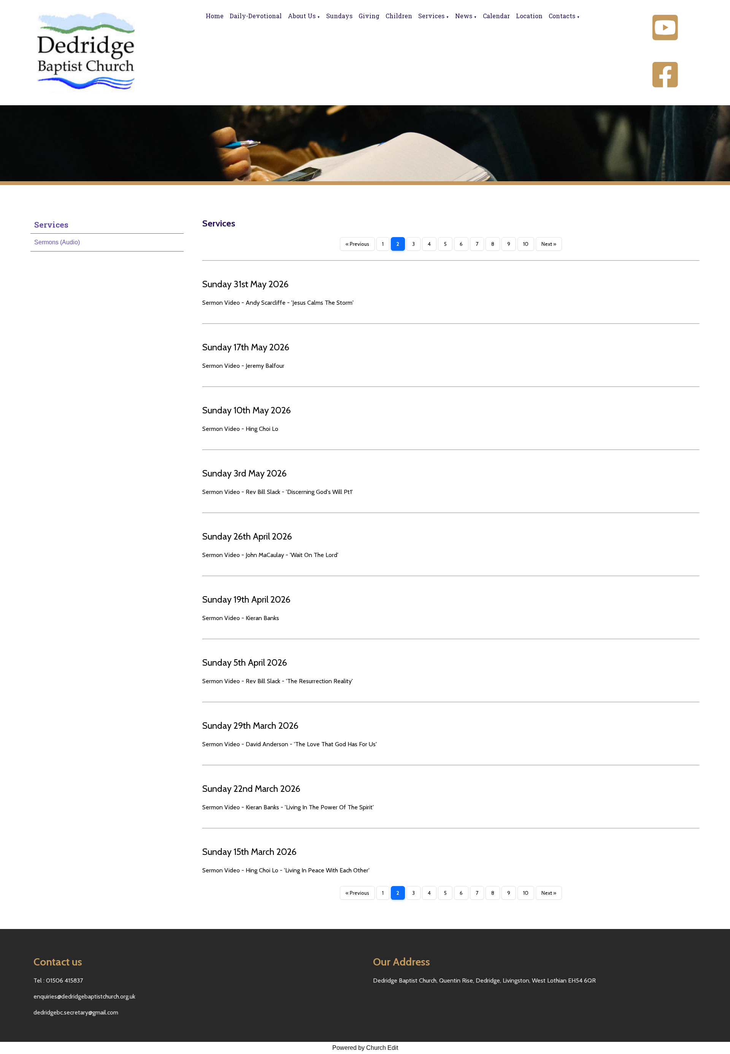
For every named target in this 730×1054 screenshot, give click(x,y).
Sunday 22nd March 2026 (251, 788)
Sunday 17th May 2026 (245, 347)
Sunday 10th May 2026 (246, 410)
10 (525, 244)
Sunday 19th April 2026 (246, 599)
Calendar (496, 16)
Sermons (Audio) (57, 242)
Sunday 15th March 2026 (249, 851)
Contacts (562, 16)
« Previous (357, 244)
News (463, 16)
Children (399, 16)
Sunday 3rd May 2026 (244, 473)
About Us (302, 16)
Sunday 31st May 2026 (245, 284)
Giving (369, 16)
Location (529, 16)
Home (215, 16)
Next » (548, 244)
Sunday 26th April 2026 (247, 536)
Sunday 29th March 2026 (250, 725)
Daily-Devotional (256, 16)
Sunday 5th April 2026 (244, 662)
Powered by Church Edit (365, 1048)
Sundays (339, 16)
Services (431, 16)
